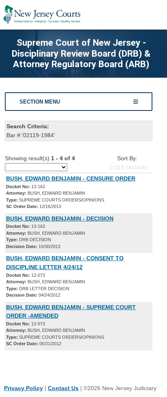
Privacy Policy (23, 388)
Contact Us (63, 388)
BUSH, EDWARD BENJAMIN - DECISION (59, 218)
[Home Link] (42, 15)
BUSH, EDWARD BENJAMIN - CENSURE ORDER (70, 178)
